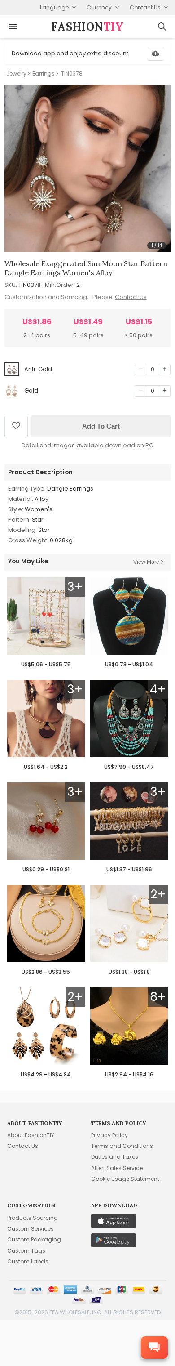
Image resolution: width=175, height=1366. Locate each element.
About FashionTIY (30, 1135)
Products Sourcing (32, 1218)
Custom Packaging (34, 1239)
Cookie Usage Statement (125, 1179)
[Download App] (155, 54)
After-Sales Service (117, 1168)
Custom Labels (27, 1261)
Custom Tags (26, 1250)
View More (146, 562)
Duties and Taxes (114, 1157)
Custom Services (30, 1228)
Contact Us (131, 297)
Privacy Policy (109, 1135)
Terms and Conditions (122, 1146)
